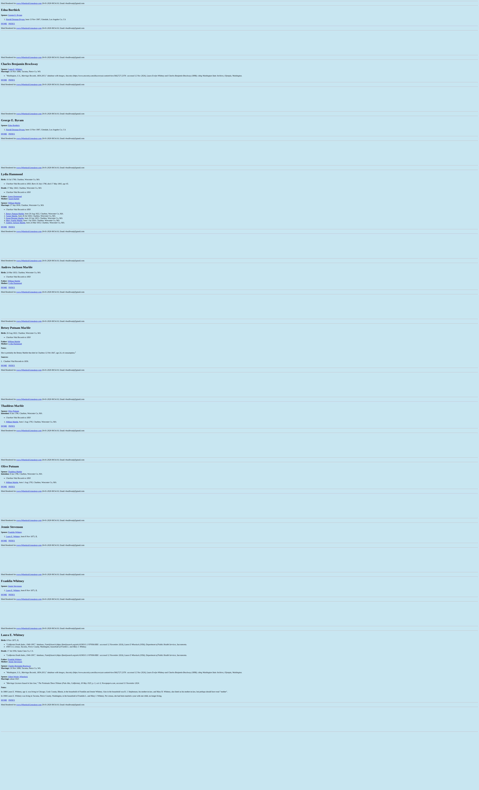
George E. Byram (15, 15)
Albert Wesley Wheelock (18, 677)
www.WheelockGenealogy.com (29, 3)
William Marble (14, 203)
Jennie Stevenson (15, 586)
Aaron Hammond (15, 196)
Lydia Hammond (15, 283)
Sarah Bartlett (13, 199)
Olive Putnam (13, 411)
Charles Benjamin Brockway (19, 666)
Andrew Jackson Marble (15, 223)
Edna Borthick (14, 125)
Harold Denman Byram (15, 19)
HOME (4, 24)
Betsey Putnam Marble (15, 214)
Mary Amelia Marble (14, 220)
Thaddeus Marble (15, 472)
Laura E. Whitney (15, 69)
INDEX (11, 24)
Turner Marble (11, 216)
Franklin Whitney (15, 532)
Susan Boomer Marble (15, 218)
